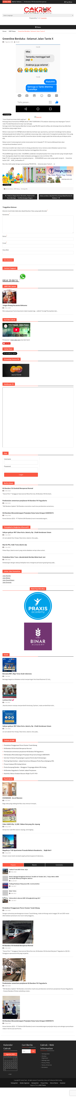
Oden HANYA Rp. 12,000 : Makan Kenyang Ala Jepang (21, 824)
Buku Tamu (12, 891)
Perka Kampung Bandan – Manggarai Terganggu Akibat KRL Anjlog (25, 767)
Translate (43, 18)
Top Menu (69, 2)
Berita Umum (9, 189)
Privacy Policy (46, 1062)
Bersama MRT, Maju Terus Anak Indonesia (17, 674)
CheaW (17, 42)
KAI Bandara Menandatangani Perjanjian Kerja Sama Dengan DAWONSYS (28, 513)
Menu (39, 27)
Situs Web (6, 250)
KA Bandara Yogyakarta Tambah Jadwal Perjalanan (20, 770)
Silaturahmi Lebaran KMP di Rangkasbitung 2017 (24, 898)
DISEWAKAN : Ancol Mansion (12, 798)
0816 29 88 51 (11, 280)
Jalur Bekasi (6, 578)
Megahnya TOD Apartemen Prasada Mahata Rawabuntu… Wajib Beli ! (27, 850)
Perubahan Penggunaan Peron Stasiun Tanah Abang (20, 745)
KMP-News (17, 189)
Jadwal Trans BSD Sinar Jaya (18, 869)
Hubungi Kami (46, 1060)
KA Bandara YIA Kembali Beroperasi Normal (18, 488)
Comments (59, 865)
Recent (34, 865)
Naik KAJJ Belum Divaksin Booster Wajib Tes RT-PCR (20, 773)
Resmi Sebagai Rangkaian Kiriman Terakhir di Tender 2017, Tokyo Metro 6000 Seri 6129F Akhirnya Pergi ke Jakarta (34, 877)
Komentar (6, 214)
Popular (13, 865)
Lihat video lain (15, 340)
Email (4, 243)
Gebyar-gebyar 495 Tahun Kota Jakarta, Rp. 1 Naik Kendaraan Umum (27, 532)
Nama (4, 236)
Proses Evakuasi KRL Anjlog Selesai (15, 764)
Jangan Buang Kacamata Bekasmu (15, 305)
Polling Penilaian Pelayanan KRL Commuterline (24, 884)
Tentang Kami (46, 1054)
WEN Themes (42, 1085)
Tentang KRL (24, 189)
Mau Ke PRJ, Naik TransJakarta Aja (15, 545)
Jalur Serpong (7, 582)
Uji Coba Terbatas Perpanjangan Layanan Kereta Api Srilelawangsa (25, 758)
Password (7, 466)
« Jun (9, 1074)
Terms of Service (47, 1065)
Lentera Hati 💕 (8, 700)
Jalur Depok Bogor (8, 580)
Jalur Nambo (7, 576)
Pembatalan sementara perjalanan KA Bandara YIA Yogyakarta (25, 501)
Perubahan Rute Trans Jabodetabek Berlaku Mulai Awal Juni (24, 557)
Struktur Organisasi (24, 1083)
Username (7, 459)
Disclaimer (45, 1067)
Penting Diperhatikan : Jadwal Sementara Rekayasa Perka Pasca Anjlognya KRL (29, 761)
